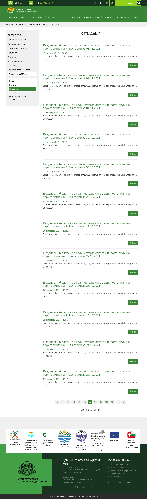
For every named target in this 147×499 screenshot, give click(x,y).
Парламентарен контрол (19, 70)
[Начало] (22, 10)
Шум (97, 17)
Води (40, 17)
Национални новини (17, 39)
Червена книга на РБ (119, 464)
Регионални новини (17, 44)
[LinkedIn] (95, 3)
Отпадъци (75, 17)
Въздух (31, 17)
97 (90, 401)
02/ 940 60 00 (76, 472)
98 (96, 401)
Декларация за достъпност (121, 482)
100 (107, 401)
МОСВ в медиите (15, 61)
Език (18, 2)
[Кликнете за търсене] (138, 3)
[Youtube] (112, 3)
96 (85, 401)
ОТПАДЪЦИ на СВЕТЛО (18, 48)
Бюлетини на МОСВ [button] (18, 74)
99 (101, 401)
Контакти (12, 65)
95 (80, 401)
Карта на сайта (116, 476)
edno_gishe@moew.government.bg (81, 487)
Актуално (12, 57)
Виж (134, 65)
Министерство (16, 17)
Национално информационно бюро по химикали (123, 471)
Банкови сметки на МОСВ (121, 467)
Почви (63, 17)
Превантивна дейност (128, 17)
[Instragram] (106, 3)
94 (74, 401)
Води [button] (11, 81)
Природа (51, 17)
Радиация (108, 17)
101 (113, 401)
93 (69, 401)
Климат (87, 17)
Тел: (44, 2)
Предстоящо (13, 52)
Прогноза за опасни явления (17, 97)
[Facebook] (101, 3)
